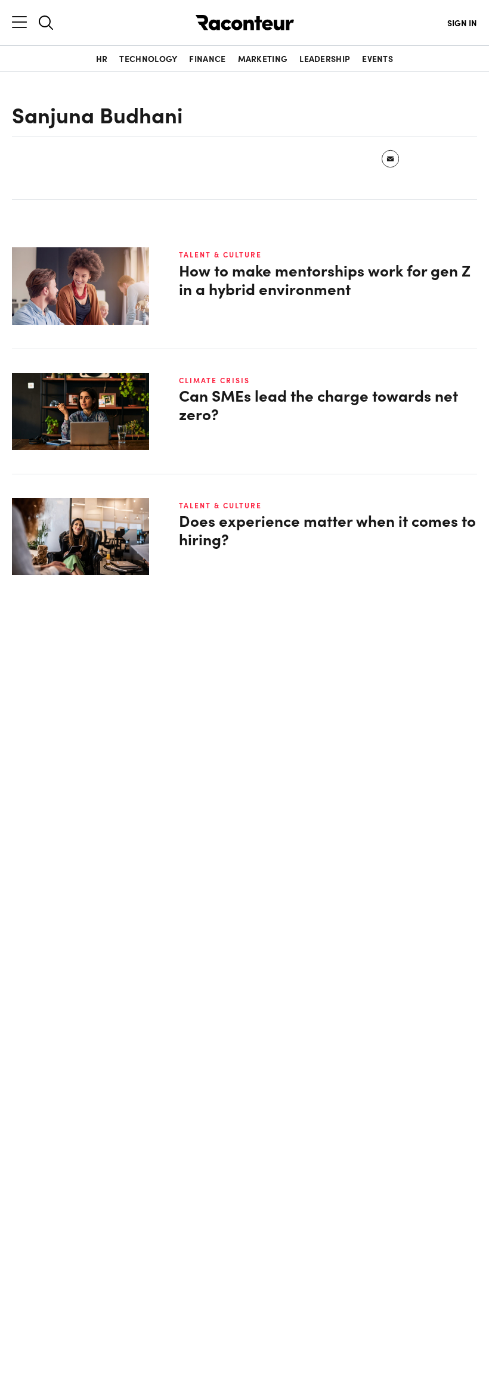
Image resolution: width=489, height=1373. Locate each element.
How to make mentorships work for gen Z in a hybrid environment (325, 279)
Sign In (462, 23)
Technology (148, 58)
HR (102, 58)
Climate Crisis (214, 380)
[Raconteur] (245, 22)
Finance (207, 58)
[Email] (391, 158)
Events (377, 58)
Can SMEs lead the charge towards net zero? (318, 404)
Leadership (324, 58)
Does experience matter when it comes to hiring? (327, 529)
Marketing (263, 58)
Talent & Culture (220, 254)
